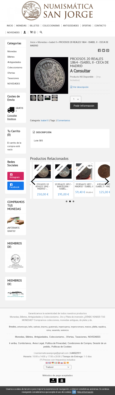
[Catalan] (67, 363)
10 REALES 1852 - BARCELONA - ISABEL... (63, 186)
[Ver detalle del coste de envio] (11, 110)
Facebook (14, 187)
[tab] (42, 132)
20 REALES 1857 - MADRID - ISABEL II (84, 185)
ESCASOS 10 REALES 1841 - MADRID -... (43, 186)
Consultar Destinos (12, 117)
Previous (33, 181)
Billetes (34, 25)
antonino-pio (22, 327)
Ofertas (86, 25)
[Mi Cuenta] (25, 32)
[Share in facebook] (99, 50)
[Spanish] (64, 363)
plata (94, 326)
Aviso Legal (38, 343)
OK (74, 392)
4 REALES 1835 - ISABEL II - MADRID (105, 185)
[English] (47, 363)
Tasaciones (13, 78)
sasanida (56, 330)
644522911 (75, 353)
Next (107, 181)
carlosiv (36, 327)
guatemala (53, 327)
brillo (30, 327)
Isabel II (44, 120)
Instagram (15, 177)
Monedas (21, 25)
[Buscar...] (41, 32)
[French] (50, 363)
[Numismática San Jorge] (57, 10)
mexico (88, 327)
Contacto (100, 25)
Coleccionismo (51, 25)
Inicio (10, 25)
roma (48, 330)
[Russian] (61, 363)
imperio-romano (77, 327)
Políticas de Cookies (62, 346)
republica (102, 327)
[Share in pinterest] (108, 50)
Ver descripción (80, 87)
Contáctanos (24, 343)
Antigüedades (71, 25)
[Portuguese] (59, 363)
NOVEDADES (13, 32)
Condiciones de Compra (79, 343)
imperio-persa (64, 327)
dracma (44, 327)
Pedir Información (84, 105)
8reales (12, 326)
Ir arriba (13, 343)
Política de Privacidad (55, 343)
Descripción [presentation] (43, 132)
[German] (53, 363)
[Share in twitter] (104, 50)
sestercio (65, 330)
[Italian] (56, 363)
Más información (85, 392)
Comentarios (63, 120)
